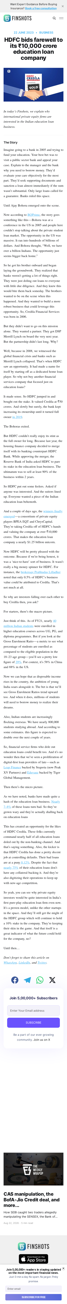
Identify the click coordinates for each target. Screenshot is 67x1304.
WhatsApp (10, 962)
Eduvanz (32, 772)
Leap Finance (12, 767)
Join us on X (41, 1039)
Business (46, 32)
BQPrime (34, 214)
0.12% (24, 862)
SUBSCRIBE (33, 1022)
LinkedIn (24, 962)
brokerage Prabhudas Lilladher (41, 572)
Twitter (42, 962)
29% (18, 662)
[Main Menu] (61, 18)
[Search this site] (54, 18)
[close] (63, 6)
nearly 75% (11, 867)
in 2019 (17, 417)
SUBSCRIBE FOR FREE (34, 1297)
